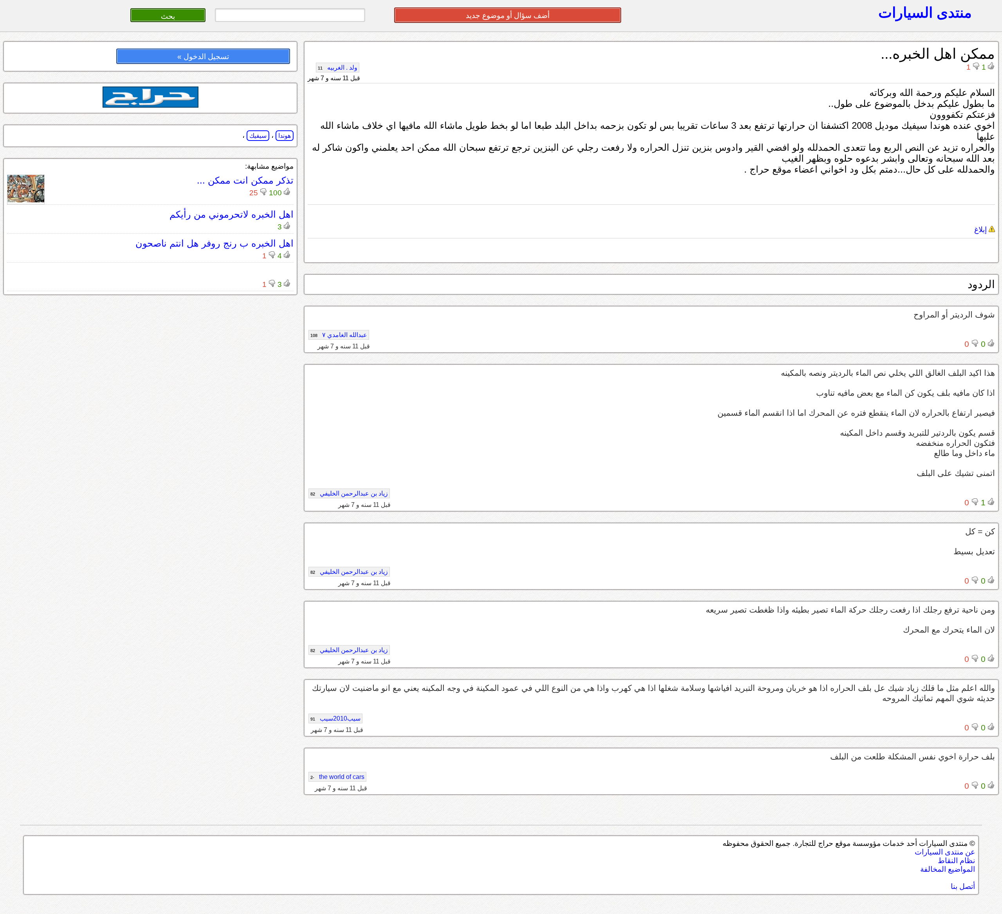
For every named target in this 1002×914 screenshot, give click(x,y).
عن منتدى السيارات (945, 852)
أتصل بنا (963, 886)
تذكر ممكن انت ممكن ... (245, 180)
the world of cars (337, 776)
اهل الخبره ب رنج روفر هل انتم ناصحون (214, 243)
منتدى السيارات (925, 12)
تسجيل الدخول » (203, 56)
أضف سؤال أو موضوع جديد (508, 15)
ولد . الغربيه (337, 67)
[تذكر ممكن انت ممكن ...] (25, 200)
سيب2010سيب (335, 718)
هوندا (284, 135)
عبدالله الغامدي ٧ (338, 335)
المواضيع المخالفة (947, 869)
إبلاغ (981, 229)
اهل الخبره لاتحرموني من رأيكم (231, 214)
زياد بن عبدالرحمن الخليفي (349, 493)
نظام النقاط (956, 860)
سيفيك (258, 135)
